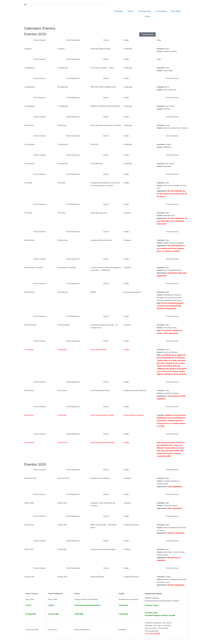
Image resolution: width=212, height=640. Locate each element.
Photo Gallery (176, 11)
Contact (147, 16)
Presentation (118, 11)
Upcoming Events (144, 11)
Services (130, 11)
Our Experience (161, 11)
